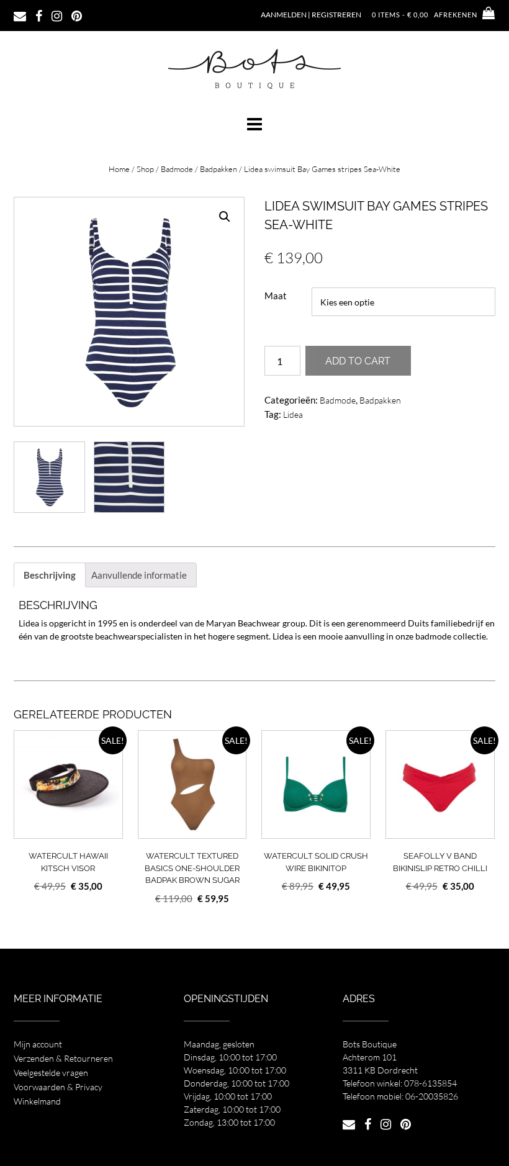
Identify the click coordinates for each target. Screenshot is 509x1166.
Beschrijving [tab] (50, 575)
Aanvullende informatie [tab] (139, 575)
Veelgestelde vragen (51, 1072)
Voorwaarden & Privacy (58, 1087)
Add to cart (357, 361)
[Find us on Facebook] (38, 14)
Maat (275, 295)
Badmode (177, 169)
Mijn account (38, 1044)
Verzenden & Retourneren (63, 1058)
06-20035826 (431, 1096)
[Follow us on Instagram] (57, 14)
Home (119, 169)
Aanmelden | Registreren (311, 14)
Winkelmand (37, 1101)
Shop (145, 169)
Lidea (293, 414)
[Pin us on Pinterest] (76, 14)
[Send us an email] (20, 14)
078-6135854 (430, 1083)
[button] (254, 124)
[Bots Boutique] (254, 68)
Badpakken (218, 169)
